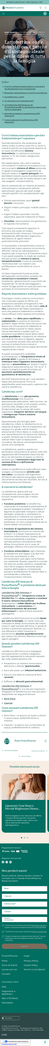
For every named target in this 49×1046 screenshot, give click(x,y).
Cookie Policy (31, 965)
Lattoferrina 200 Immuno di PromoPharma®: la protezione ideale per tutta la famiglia (25, 107)
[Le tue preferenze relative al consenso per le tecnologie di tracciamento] (45, 1042)
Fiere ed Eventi (9, 965)
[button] (40, 7)
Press (4, 961)
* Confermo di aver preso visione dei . (26, 931)
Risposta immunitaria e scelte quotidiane (26, 93)
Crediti (4, 1034)
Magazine (13, 32)
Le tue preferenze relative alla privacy (17, 1041)
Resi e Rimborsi (10, 998)
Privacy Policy (31, 961)
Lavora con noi (9, 969)
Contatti (6, 974)
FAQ (4, 987)
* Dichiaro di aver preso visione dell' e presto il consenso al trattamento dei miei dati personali (26, 926)
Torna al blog (26, 756)
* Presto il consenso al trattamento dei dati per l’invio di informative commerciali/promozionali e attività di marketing (25, 938)
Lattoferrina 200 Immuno (16, 592)
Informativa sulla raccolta (9, 1044)
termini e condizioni (39, 931)
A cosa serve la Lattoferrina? (19, 101)
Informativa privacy (38, 925)
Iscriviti (24, 946)
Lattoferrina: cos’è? (14, 97)
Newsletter (7, 1002)
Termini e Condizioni (34, 969)
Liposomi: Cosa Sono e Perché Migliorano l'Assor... (22, 807)
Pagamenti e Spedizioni (8, 992)
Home (6, 32)
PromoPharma (10, 595)
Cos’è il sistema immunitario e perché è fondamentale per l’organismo (25, 87)
